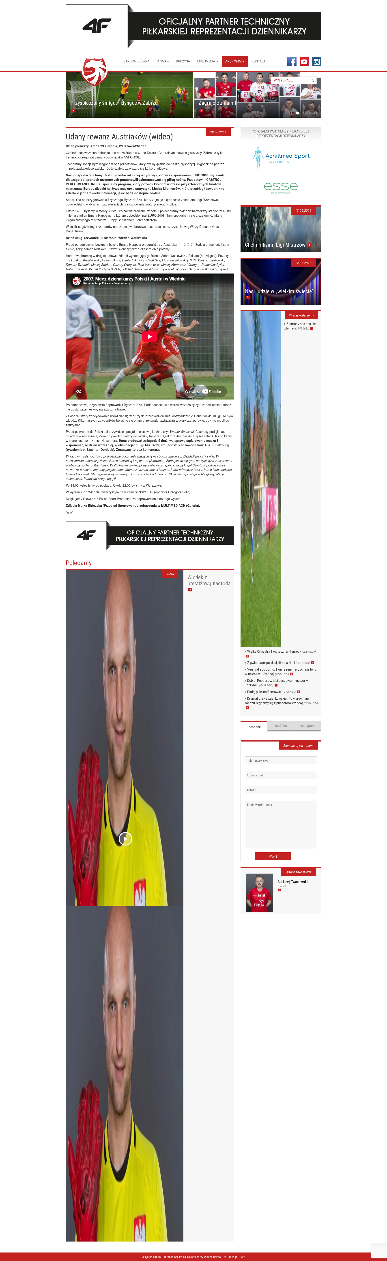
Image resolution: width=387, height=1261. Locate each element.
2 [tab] (290, 113)
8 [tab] (312, 113)
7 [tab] (308, 113)
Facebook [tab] (254, 727)
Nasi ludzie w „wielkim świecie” (279, 291)
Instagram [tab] (307, 725)
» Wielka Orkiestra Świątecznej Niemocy (280, 651)
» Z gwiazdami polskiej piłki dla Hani (277, 663)
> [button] (314, 96)
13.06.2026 (303, 210)
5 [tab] (301, 113)
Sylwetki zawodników (298, 872)
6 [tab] (304, 113)
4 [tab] (297, 113)
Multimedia (206, 61)
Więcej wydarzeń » (301, 315)
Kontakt (259, 61)
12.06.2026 (303, 263)
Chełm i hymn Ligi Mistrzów (276, 245)
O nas (162, 61)
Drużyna (183, 61)
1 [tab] (287, 113)
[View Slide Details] (129, 95)
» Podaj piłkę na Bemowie (270, 692)
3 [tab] (294, 113)
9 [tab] (315, 113)
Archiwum (233, 61)
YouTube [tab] (280, 725)
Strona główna (136, 61)
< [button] (72, 96)
